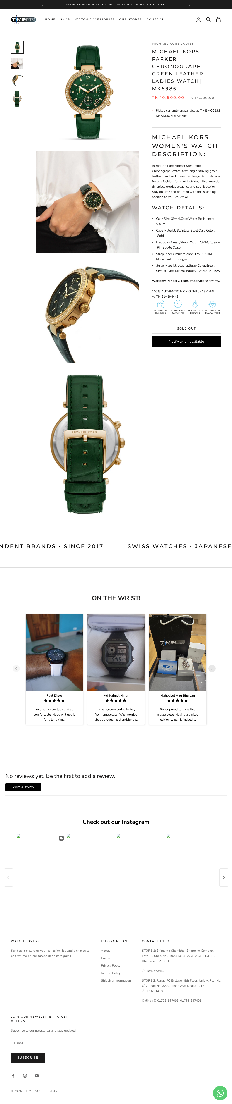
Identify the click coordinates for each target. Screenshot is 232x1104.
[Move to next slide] (213, 668)
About (105, 951)
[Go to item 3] (17, 80)
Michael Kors (183, 166)
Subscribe (28, 1058)
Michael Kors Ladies (173, 43)
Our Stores (130, 19)
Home (50, 19)
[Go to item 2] (17, 63)
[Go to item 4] (17, 99)
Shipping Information (116, 980)
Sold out (186, 329)
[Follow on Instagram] (25, 1075)
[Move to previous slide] (18, 668)
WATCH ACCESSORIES (95, 19)
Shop (65, 19)
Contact (155, 19)
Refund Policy (111, 973)
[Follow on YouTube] (36, 1075)
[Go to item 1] (17, 47)
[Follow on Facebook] (13, 1075)
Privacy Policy (110, 965)
